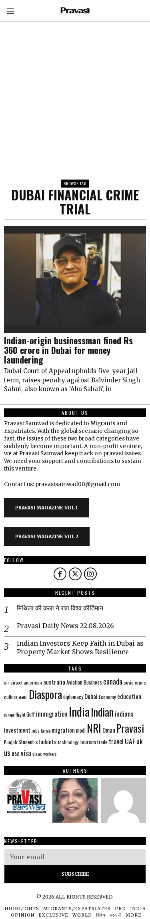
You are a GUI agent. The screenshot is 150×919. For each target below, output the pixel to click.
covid (129, 682)
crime (140, 682)
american (33, 682)
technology (68, 742)
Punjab (10, 742)
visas (37, 753)
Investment (17, 730)
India (79, 711)
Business (93, 682)
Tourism (88, 742)
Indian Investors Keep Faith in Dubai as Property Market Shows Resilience (80, 647)
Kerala (45, 730)
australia (54, 681)
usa (16, 753)
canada (112, 681)
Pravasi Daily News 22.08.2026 (65, 626)
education (129, 696)
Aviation (74, 682)
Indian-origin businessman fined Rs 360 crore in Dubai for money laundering (68, 350)
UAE (130, 741)
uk (139, 741)
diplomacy (73, 697)
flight (20, 714)
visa (26, 753)
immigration (52, 714)
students (46, 741)
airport (16, 682)
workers (50, 754)
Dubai (91, 696)
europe (9, 714)
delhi (23, 697)
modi (81, 730)
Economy (107, 697)
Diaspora (45, 694)
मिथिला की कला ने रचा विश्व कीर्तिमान (60, 608)
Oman (108, 729)
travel (116, 741)
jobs (36, 730)
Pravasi (130, 728)
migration (63, 729)
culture (11, 696)
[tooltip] (60, 574)
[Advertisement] (75, 75)
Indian (102, 712)
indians (124, 714)
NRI (94, 728)
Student (26, 742)
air (6, 682)
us (7, 752)
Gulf (30, 714)
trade (102, 742)
